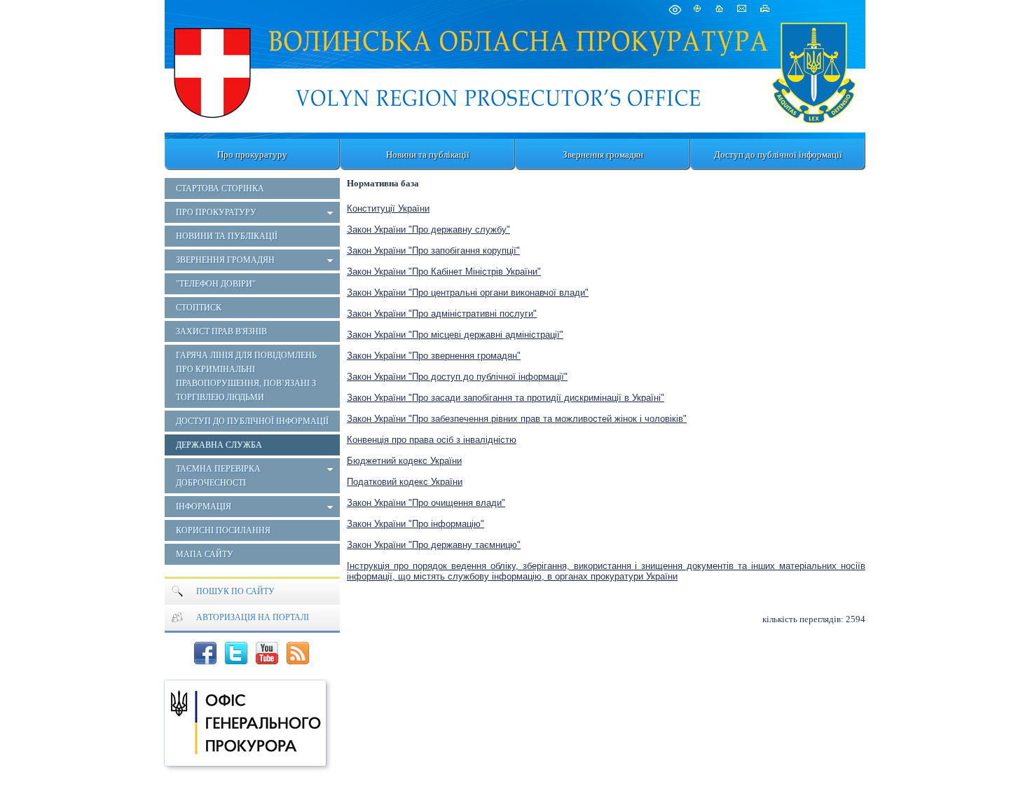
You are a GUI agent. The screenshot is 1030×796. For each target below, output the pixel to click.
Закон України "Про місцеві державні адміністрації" (455, 334)
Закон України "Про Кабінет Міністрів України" (444, 271)
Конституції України (388, 208)
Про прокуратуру (252, 154)
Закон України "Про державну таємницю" (434, 545)
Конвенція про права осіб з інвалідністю (431, 439)
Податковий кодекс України (404, 481)
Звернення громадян (603, 154)
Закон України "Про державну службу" (428, 229)
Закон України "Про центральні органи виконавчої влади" (468, 292)
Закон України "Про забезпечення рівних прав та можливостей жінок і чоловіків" (517, 418)
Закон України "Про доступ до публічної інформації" (457, 376)
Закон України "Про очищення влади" (426, 502)
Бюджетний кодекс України (404, 460)
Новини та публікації (427, 154)
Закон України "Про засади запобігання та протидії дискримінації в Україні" (505, 397)
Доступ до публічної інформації (778, 154)
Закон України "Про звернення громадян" (434, 355)
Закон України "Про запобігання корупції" (433, 250)
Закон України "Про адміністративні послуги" (442, 313)
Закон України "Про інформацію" (415, 524)
